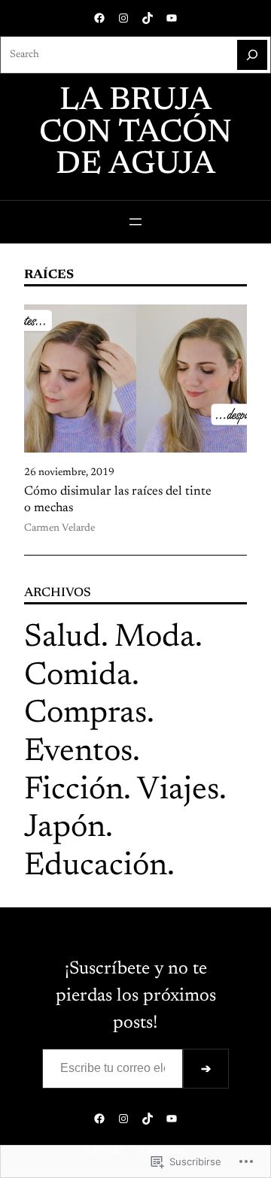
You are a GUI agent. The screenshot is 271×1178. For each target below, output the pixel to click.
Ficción (73, 791)
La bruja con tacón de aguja (135, 133)
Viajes (178, 791)
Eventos (78, 752)
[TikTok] (148, 18)
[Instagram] (123, 18)
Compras (85, 714)
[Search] (252, 55)
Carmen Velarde (59, 528)
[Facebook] (99, 18)
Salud (62, 638)
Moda (154, 638)
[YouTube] (172, 18)
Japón (64, 828)
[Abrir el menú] (135, 222)
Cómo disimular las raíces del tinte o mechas (118, 500)
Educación (95, 867)
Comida (78, 676)
